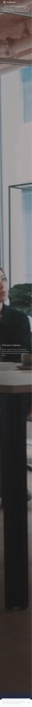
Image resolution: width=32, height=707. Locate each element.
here (19, 703)
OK (29, 702)
